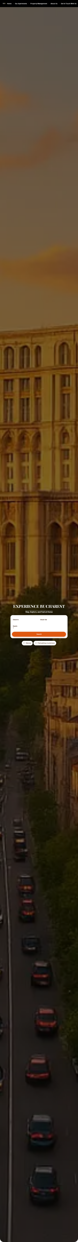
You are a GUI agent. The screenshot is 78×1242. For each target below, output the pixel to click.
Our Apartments (21, 4)
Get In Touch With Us (68, 4)
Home (9, 4)
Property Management (38, 4)
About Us (54, 4)
